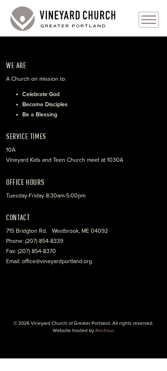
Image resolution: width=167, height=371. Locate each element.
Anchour (104, 330)
